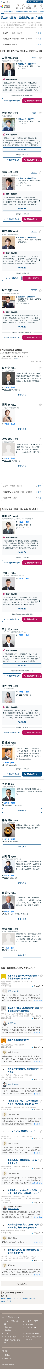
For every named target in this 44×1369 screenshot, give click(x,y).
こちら (16, 358)
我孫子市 (25, 1298)
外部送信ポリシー (32, 1333)
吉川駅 (7, 842)
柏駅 (20, 525)
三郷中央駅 (8, 805)
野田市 (9, 1298)
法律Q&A (8, 1327)
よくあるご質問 (10, 1337)
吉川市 (13, 839)
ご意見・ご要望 (32, 1321)
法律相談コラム (10, 1330)
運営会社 (8, 1355)
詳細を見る (22, 395)
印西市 (3, 1301)
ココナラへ (6, 2)
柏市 (27, 522)
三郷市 (13, 803)
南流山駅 (7, 390)
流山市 (20, 64)
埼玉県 (6, 803)
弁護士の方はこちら (34, 2)
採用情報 (8, 1358)
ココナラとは (10, 1333)
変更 (39, 33)
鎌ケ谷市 (32, 1298)
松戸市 (3, 1298)
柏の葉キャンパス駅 (11, 914)
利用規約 (29, 1324)
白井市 (9, 1301)
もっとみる (22, 1284)
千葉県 (6, 387)
